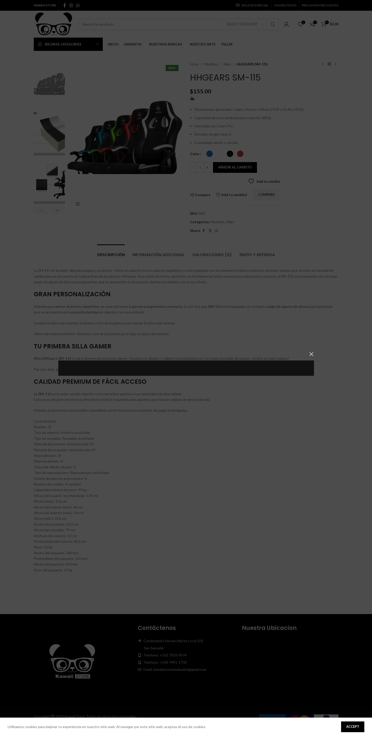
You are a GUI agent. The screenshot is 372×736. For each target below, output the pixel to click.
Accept (352, 726)
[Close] (311, 354)
